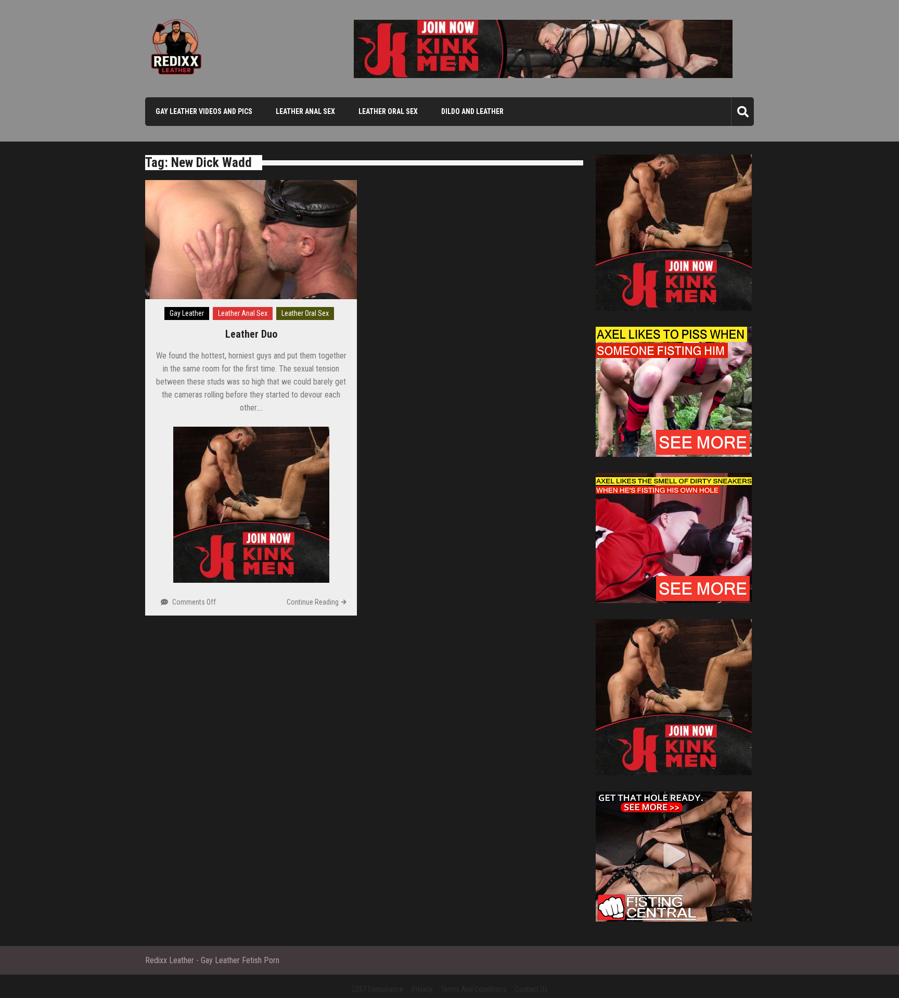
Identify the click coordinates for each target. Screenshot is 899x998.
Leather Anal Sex (305, 111)
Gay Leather (187, 313)
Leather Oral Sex (388, 111)
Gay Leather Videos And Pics (204, 111)
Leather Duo (251, 334)
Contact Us (531, 989)
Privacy (422, 989)
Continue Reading (313, 602)
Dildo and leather (472, 111)
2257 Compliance (377, 989)
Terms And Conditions (474, 989)
